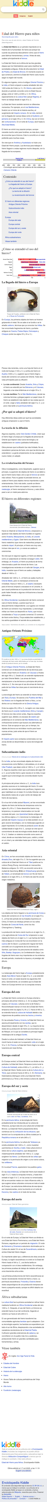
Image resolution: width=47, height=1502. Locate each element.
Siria (35, 384)
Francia (14, 1167)
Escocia (5, 1192)
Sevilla (16, 1148)
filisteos (7, 700)
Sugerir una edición (23, 1470)
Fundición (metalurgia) (12, 1390)
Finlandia (24, 1281)
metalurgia (6, 489)
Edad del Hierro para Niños (12, 1462)
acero (36, 825)
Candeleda (24, 1116)
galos (39, 1167)
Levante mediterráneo (21, 711)
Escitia (24, 1034)
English (30, 16)
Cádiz (23, 1148)
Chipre (41, 384)
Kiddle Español (7, 1496)
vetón (13, 1116)
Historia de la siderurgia (12, 1371)
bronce (24, 58)
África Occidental (11, 600)
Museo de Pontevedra (17, 316)
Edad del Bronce (24, 531)
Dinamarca (17, 1246)
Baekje (9, 952)
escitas (28, 1023)
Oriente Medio (7, 580)
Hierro (5, 1375)
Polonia (13, 1045)
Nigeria (35, 96)
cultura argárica (17, 1150)
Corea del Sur (23, 935)
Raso (18, 1116)
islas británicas (13, 1171)
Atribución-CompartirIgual (18, 1456)
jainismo (5, 119)
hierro (41, 52)
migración (34, 1243)
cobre (37, 558)
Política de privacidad (9, 1498)
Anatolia (29, 384)
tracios (30, 1015)
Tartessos (34, 1142)
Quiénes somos (28, 1496)
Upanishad (23, 814)
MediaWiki (7, 1494)
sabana (32, 1333)
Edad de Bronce (19, 71)
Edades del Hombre (11, 1363)
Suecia (14, 331)
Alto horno (7, 1386)
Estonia (33, 1281)
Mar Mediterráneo (30, 394)
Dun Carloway (28, 1230)
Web (15, 16)
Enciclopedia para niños (10, 37)
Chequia (5, 334)
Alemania (38, 1073)
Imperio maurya (17, 820)
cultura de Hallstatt (25, 1012)
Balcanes (29, 387)
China (28, 119)
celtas (35, 1156)
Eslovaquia (33, 331)
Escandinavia (31, 1249)
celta (34, 1042)
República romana (9, 1137)
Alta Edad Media (8, 124)
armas (26, 55)
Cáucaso (39, 387)
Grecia (29, 88)
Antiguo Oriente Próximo (15, 667)
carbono (11, 325)
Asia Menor (11, 976)
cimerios (38, 1015)
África (33, 94)
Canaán (40, 711)
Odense (33, 527)
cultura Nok (22, 96)
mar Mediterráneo (32, 107)
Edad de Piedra (31, 1330)
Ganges (36, 567)
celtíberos (8, 1162)
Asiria (30, 611)
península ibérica (25, 405)
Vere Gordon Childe (28, 434)
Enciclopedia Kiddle (15, 1482)
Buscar (43, 9)
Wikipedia (17, 1492)
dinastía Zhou (7, 859)
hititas (40, 325)
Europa (31, 121)
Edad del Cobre (9, 1367)
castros (18, 442)
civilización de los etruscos (25, 1131)
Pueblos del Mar (35, 697)
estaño (30, 583)
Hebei (6, 874)
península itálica (12, 1120)
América (17, 142)
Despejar (39, 9)
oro (18, 548)
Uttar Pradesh (7, 767)
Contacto (22, 1498)
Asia (6, 697)
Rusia (16, 1020)
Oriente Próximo (36, 82)
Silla (3, 952)
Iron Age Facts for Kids (25, 1356)
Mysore (26, 802)
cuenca (4, 943)
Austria (4, 374)
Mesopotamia (19, 536)
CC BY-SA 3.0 (37, 1486)
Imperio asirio (9, 739)
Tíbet (31, 862)
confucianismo (10, 121)
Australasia (26, 142)
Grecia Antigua (32, 703)
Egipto (16, 539)
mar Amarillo (26, 916)
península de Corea (36, 913)
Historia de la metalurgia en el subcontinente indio (27, 757)
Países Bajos (23, 331)
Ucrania (23, 1020)
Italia (18, 403)
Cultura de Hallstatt (9, 1067)
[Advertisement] (23, 24)
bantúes (23, 1321)
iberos (14, 1156)
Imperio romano (20, 113)
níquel (11, 545)
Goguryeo (16, 952)
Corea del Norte (17, 924)
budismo (36, 116)
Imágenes (23, 16)
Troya (15, 614)
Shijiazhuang (31, 871)
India (5, 85)
